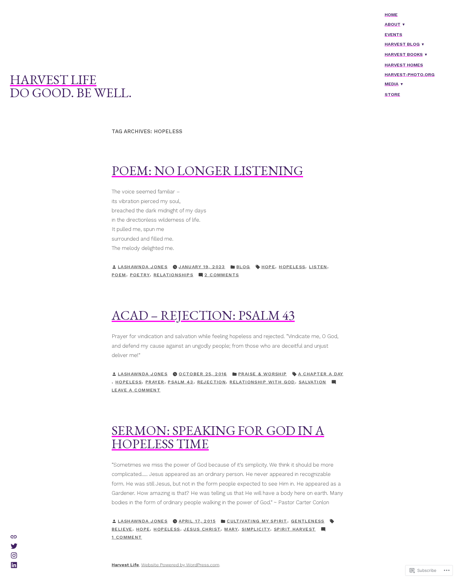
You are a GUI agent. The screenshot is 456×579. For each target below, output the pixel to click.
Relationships (173, 274)
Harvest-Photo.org (410, 74)
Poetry (140, 274)
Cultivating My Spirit (257, 520)
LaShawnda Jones (143, 266)
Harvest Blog (402, 44)
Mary (231, 529)
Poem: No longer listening (207, 170)
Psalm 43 (180, 381)
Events (393, 34)
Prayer (154, 381)
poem (119, 274)
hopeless (292, 266)
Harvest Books (404, 54)
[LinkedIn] (14, 564)
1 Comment (127, 537)
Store (392, 94)
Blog (243, 266)
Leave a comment (136, 390)
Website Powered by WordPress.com (180, 564)
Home (391, 14)
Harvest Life (53, 79)
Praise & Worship (262, 373)
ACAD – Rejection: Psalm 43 (203, 315)
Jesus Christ (202, 529)
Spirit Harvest (295, 529)
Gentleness (307, 520)
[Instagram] (14, 555)
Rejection (211, 381)
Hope (268, 266)
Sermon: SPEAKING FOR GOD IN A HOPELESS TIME (218, 437)
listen (318, 266)
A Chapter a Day (320, 373)
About (392, 24)
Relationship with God (262, 381)
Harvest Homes (404, 64)
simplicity (256, 529)
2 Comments (221, 275)
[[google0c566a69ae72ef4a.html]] (13, 536)
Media (392, 83)
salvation (312, 381)
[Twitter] (14, 545)
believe (122, 529)
